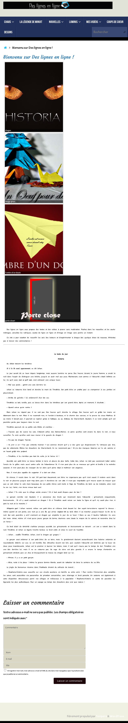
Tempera (101, 716)
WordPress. (117, 716)
